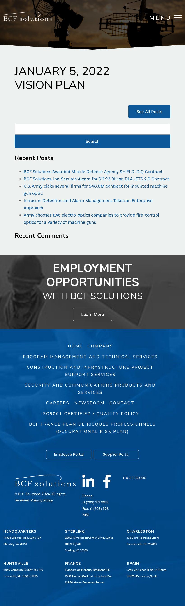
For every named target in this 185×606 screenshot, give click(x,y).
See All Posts (149, 111)
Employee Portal (69, 454)
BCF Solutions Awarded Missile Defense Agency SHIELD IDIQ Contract (93, 171)
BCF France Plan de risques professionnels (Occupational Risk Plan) (92, 428)
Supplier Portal (116, 454)
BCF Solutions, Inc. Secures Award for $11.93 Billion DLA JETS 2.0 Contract (96, 179)
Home (75, 346)
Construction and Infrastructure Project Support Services (90, 371)
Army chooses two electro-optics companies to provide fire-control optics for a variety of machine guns (91, 218)
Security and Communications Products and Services (90, 388)
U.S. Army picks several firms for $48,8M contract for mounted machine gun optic (96, 189)
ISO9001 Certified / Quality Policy (90, 413)
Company (100, 346)
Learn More (92, 314)
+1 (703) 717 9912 (95, 502)
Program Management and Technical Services (90, 356)
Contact (122, 403)
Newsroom (89, 403)
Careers (57, 403)
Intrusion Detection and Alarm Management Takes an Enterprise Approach (88, 204)
